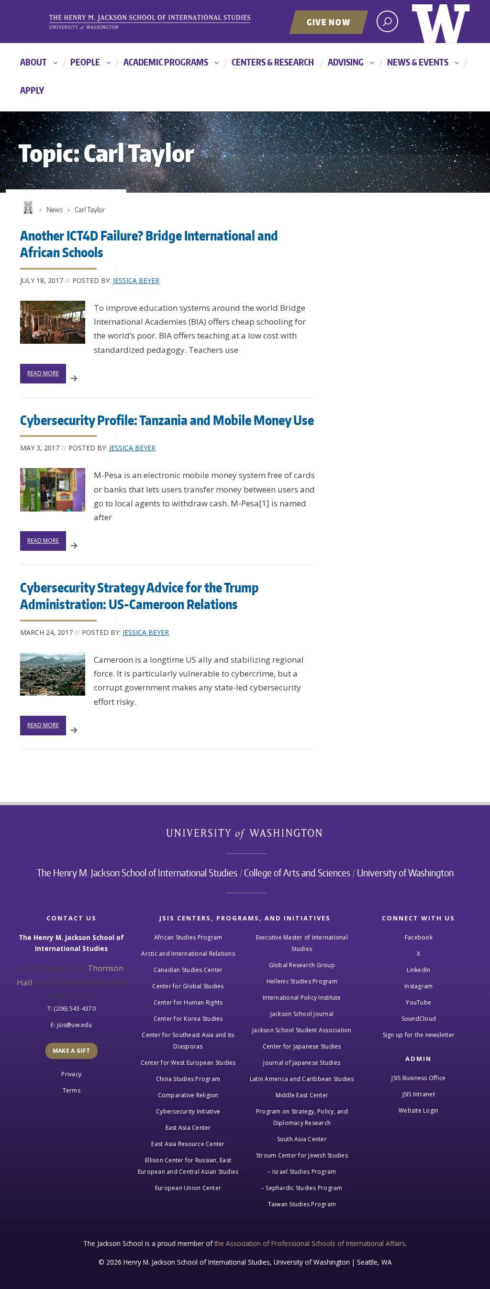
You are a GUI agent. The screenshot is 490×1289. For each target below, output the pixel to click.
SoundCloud (418, 1019)
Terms (71, 1090)
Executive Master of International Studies (302, 943)
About (33, 61)
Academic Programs (165, 61)
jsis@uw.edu (74, 1025)
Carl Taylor (90, 209)
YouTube (418, 1002)
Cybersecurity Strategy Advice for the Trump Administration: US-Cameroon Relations (139, 595)
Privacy (71, 1074)
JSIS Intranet (418, 1094)
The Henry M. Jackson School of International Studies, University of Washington (166, 22)
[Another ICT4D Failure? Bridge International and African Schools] (52, 322)
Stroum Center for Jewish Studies (302, 1155)
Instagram (418, 986)
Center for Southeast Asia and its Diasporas (188, 1040)
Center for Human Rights (188, 1002)
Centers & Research (273, 61)
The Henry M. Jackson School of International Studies (137, 872)
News (54, 209)
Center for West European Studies (188, 1063)
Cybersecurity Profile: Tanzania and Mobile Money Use (167, 420)
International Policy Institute (302, 998)
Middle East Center (302, 1095)
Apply (32, 90)
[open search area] (387, 21)
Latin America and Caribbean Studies (302, 1079)
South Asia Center (302, 1139)
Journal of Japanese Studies (301, 1063)
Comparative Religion (188, 1095)
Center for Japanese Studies (302, 1046)
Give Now (329, 22)
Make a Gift (71, 1051)
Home (27, 207)
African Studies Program (188, 937)
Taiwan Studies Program (302, 1204)
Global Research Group (302, 965)
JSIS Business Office (418, 1078)
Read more (43, 373)
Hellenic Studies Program (302, 981)
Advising (346, 61)
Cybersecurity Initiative (188, 1111)
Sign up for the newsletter (419, 1035)
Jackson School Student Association (302, 1030)
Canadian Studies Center (188, 970)
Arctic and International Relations (188, 954)
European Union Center (188, 1188)
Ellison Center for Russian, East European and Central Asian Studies (188, 1166)
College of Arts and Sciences (297, 872)
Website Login (418, 1110)
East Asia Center (188, 1128)
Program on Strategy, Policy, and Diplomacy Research (302, 1117)
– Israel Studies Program (301, 1172)
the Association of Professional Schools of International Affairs (309, 1243)
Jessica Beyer (136, 280)
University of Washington (441, 21)
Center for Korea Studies (188, 1019)
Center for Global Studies (187, 986)
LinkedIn (418, 970)
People (85, 61)
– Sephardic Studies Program (302, 1188)
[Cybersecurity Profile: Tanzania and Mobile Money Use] (52, 489)
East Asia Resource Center (187, 1144)
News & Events (417, 61)
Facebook (419, 937)
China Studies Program (188, 1079)
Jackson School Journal (302, 1014)
